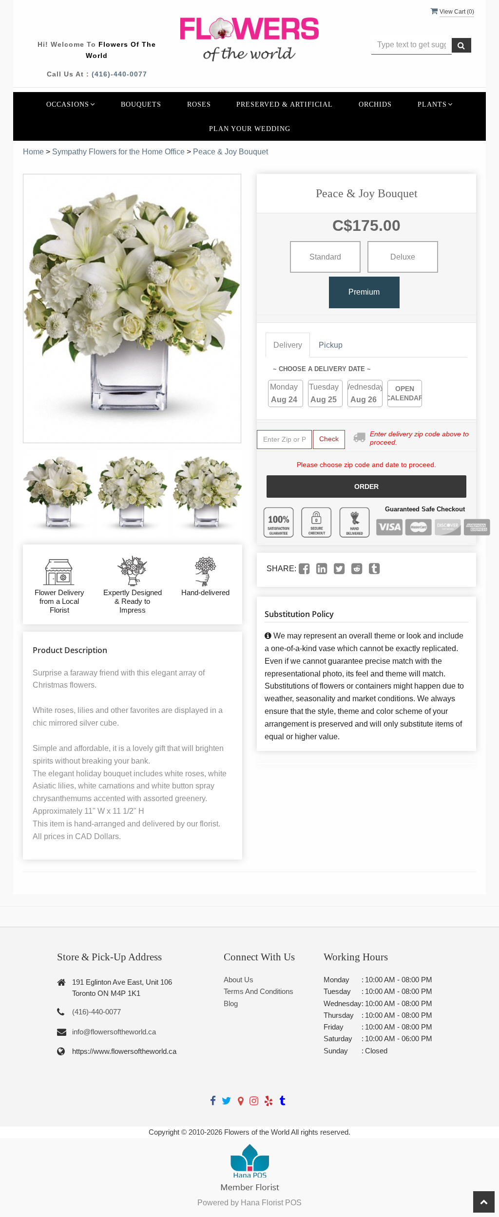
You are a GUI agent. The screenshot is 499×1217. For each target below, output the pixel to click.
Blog (231, 1003)
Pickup (331, 345)
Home (33, 152)
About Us (238, 979)
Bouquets (141, 104)
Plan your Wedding (249, 128)
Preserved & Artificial (284, 104)
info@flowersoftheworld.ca (114, 1032)
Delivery (287, 345)
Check (329, 439)
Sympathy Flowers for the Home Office (118, 152)
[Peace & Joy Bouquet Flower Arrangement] (58, 493)
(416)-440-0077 (119, 74)
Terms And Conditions (258, 991)
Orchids (375, 104)
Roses (199, 104)
